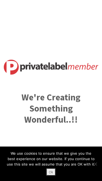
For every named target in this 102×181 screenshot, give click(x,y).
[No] (95, 164)
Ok (51, 172)
